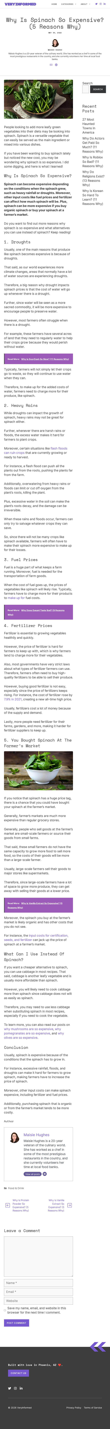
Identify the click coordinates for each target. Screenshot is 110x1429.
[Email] (45, 1174)
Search (87, 83)
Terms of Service (93, 1407)
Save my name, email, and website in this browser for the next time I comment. (36, 1310)
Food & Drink (16, 1188)
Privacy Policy (73, 1407)
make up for (17, 598)
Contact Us (18, 1373)
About (84, 4)
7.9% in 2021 (13, 699)
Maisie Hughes (36, 1134)
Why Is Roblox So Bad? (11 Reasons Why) (92, 161)
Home (54, 4)
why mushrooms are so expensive (28, 1029)
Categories (67, 4)
